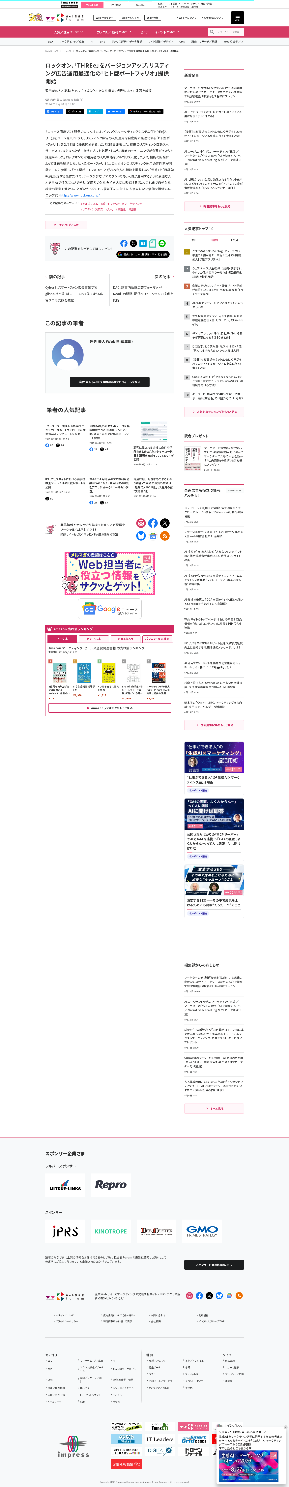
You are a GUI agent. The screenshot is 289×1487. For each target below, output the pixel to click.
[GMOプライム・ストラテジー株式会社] (202, 1231)
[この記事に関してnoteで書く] (152, 243)
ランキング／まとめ (159, 1387)
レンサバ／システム (123, 1388)
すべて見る (216, 1108)
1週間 (214, 240)
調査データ (154, 1367)
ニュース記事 (232, 1367)
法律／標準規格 (56, 1388)
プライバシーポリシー (67, 1321)
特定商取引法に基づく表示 (117, 1321)
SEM (82, 1401)
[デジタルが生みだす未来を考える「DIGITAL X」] (160, 1453)
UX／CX (84, 1388)
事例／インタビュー (195, 1360)
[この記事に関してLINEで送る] (162, 243)
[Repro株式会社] (111, 1185)
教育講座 (185, 7)
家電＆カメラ (125, 639)
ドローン (174, 7)
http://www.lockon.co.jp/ (80, 195)
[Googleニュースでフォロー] (229, 1295)
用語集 (229, 1380)
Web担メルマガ (130, 17)
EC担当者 (116, 5)
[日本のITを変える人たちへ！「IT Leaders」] (160, 1440)
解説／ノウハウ (157, 1360)
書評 (187, 1367)
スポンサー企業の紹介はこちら (214, 1265)
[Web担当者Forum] (64, 1297)
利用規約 (204, 1315)
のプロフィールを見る (109, 382)
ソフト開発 (171, 4)
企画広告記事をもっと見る (217, 725)
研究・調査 (206, 4)
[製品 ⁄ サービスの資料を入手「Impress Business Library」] (126, 1453)
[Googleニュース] (153, 536)
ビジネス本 (94, 639)
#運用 (132, 209)
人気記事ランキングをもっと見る (217, 412)
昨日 (193, 240)
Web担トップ (51, 51)
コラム (152, 1374)
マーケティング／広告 (71, 41)
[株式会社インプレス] (73, 1447)
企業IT (161, 4)
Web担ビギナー (104, 17)
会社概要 (156, 1321)
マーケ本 (62, 639)
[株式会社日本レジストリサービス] (65, 1231)
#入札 (109, 209)
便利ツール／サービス (161, 1380)
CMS (182, 41)
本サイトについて (65, 1315)
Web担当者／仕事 (235, 41)
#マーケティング (132, 204)
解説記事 (230, 1360)
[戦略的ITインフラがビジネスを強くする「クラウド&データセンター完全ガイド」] (126, 1428)
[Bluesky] (219, 1295)
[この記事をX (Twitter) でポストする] (133, 243)
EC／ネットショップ (90, 1394)
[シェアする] (124, 243)
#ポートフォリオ (110, 204)
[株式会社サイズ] (156, 1231)
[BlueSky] (141, 536)
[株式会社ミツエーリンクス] (65, 1185)
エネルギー (163, 7)
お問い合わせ (158, 1315)
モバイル (117, 1394)
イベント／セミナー (195, 1380)
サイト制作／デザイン (160, 41)
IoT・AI (182, 4)
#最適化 (120, 209)
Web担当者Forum (64, 17)
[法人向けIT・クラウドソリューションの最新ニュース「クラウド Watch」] (126, 1440)
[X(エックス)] (165, 523)
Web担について (187, 17)
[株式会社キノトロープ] (111, 1231)
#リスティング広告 (91, 209)
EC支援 (194, 7)
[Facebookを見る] (199, 1295)
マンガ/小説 (191, 1374)
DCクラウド (193, 4)
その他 (116, 1401)
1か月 (234, 240)
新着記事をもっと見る (217, 206)
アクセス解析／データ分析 (126, 41)
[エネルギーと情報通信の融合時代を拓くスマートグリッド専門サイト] (193, 1440)
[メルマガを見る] (189, 1295)
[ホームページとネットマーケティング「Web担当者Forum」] (193, 1428)
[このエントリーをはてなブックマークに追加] (143, 243)
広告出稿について (213, 17)
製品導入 (140, 5)
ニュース (67, 51)
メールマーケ (55, 1401)
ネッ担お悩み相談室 (105, 534)
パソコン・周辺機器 (157, 639)
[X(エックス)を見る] (209, 1295)
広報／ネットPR (56, 1394)
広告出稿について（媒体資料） (119, 1315)
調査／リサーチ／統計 (204, 41)
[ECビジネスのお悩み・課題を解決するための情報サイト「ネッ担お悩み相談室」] (126, 1465)
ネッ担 (88, 534)
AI (92, 41)
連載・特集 (152, 17)
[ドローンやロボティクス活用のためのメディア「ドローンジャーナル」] (193, 1453)
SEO (50, 41)
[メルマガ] (141, 523)
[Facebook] (153, 523)
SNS (102, 41)
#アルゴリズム (89, 204)
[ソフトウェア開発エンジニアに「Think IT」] (160, 1428)
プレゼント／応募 (234, 1374)
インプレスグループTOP (212, 1321)
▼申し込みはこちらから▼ (235, 1448)
